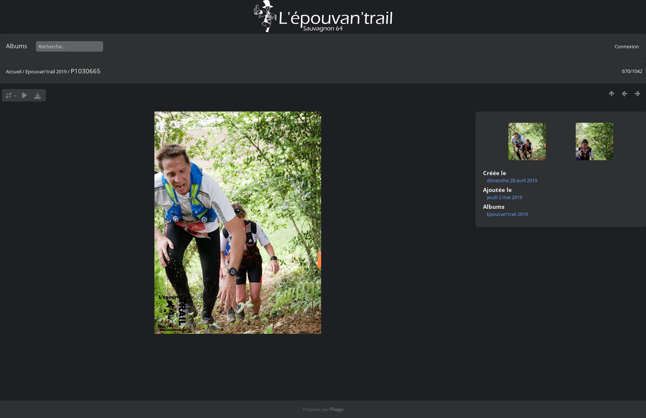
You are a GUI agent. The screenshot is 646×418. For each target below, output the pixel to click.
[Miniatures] (611, 93)
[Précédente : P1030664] (624, 93)
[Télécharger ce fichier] (37, 95)
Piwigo (337, 409)
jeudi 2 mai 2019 (504, 197)
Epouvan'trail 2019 (46, 71)
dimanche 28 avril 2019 (512, 180)
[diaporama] (24, 95)
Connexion (627, 46)
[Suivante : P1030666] (637, 93)
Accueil (13, 71)
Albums (16, 46)
